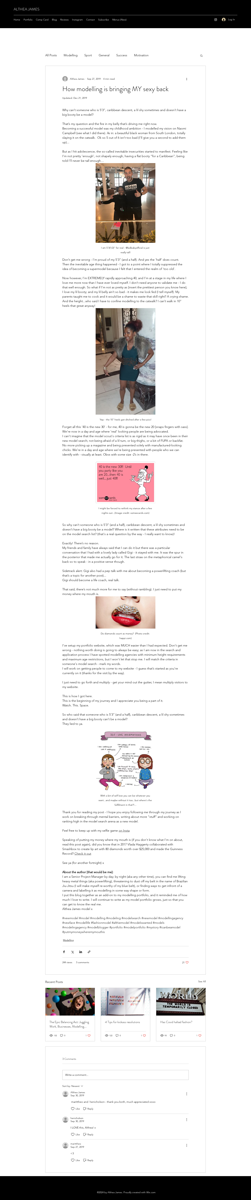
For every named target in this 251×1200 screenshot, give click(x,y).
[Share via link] (89, 951)
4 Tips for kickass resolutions (122, 1022)
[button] (201, 55)
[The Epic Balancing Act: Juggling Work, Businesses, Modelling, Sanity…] (70, 1002)
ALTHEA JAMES (26, 9)
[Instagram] (215, 19)
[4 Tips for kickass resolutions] (125, 1002)
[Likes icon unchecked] (73, 1109)
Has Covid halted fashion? (176, 1022)
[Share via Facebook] (64, 951)
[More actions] (187, 79)
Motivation (141, 55)
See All (202, 981)
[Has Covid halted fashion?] (181, 1002)
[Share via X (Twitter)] (72, 951)
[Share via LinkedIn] (80, 951)
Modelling (71, 55)
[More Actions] (187, 1094)
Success (121, 55)
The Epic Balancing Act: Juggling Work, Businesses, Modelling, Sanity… (69, 1024)
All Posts (51, 55)
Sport (88, 55)
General (104, 55)
